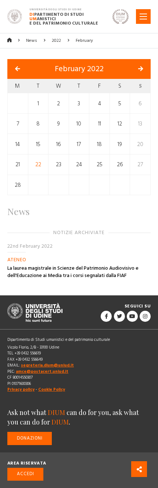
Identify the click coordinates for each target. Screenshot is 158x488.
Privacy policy (21, 389)
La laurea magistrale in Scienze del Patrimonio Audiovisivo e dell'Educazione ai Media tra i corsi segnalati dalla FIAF (73, 272)
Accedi (25, 474)
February (84, 40)
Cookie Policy (51, 389)
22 (38, 164)
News (31, 40)
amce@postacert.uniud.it (42, 371)
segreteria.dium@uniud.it (47, 365)
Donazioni (30, 438)
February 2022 (79, 68)
